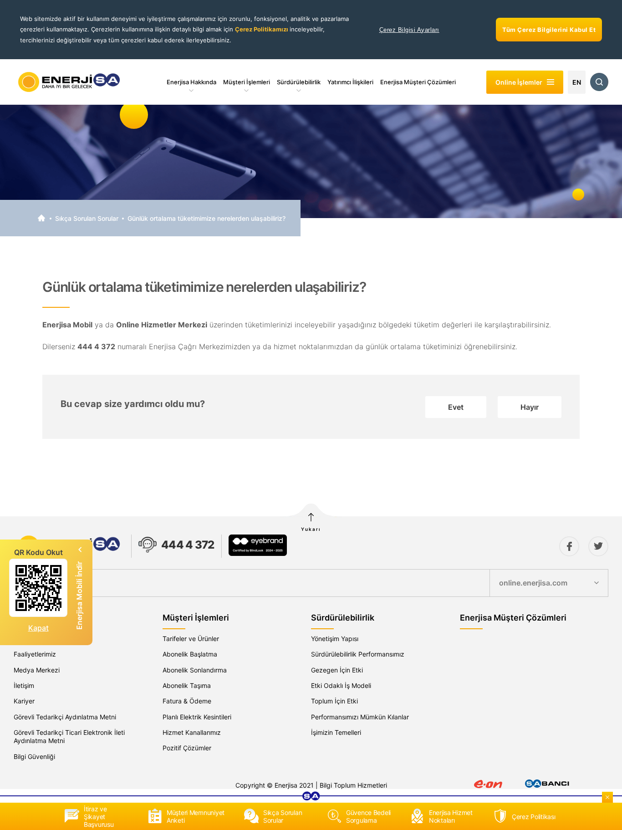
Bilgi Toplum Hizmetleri (353, 785)
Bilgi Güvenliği (34, 756)
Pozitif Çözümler (187, 748)
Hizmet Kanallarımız (192, 732)
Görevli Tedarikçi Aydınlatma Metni (65, 717)
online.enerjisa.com (533, 582)
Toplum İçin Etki (334, 701)
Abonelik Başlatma (190, 654)
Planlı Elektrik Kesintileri (197, 717)
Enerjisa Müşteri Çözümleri (418, 82)
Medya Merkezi (37, 670)
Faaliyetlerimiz (35, 654)
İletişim (24, 685)
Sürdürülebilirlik (299, 82)
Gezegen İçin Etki (337, 670)
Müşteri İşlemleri (246, 82)
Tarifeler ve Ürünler (191, 638)
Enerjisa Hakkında (191, 82)
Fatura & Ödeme (187, 701)
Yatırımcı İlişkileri (350, 82)
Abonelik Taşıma (187, 685)
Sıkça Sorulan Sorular (86, 218)
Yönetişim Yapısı (334, 638)
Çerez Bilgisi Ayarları (409, 29)
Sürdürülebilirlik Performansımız (357, 654)
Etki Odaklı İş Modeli (341, 685)
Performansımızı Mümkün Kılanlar (360, 717)
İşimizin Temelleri (336, 732)
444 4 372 (187, 544)
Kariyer (24, 701)
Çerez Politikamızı (262, 29)
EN (576, 82)
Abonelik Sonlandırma (195, 670)
